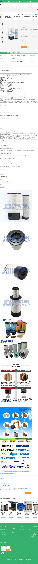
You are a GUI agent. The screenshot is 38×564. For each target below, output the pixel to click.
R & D (20, 532)
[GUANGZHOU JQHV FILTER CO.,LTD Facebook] (30, 1)
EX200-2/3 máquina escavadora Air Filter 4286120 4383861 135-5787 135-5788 (3, 515)
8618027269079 (7, 483)
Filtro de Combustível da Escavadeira (5, 530)
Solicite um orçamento (4, 9)
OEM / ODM (21, 530)
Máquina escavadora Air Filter (4, 529)
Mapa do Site (9, 559)
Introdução (13, 530)
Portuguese (36, 1)
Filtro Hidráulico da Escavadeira (4, 532)
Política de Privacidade (19, 559)
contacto (24, 46)
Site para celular (28, 559)
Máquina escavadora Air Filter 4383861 (23, 471)
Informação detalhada (5, 52)
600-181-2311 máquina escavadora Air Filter (7, 473)
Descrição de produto (16, 52)
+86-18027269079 (23, 1)
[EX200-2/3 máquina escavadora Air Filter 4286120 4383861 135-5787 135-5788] (5, 506)
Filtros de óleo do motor (3, 534)
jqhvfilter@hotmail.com (13, 1)
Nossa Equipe (14, 535)
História (13, 532)
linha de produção (22, 529)
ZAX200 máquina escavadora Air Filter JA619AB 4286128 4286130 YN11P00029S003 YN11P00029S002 (27, 515)
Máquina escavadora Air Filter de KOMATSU (10, 471)
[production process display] (12, 34)
